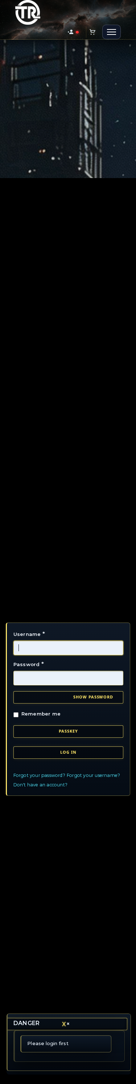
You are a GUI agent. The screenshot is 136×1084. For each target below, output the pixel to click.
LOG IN (68, 752)
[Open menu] (111, 32)
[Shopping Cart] (92, 32)
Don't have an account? (40, 784)
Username (29, 633)
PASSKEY (68, 731)
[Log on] (73, 32)
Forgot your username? (93, 775)
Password (28, 664)
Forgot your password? (39, 775)
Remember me (41, 714)
